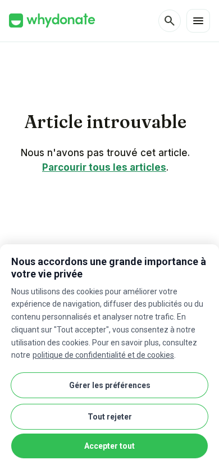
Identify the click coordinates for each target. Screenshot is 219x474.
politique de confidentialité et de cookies (103, 354)
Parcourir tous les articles (104, 167)
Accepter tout (109, 445)
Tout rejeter (110, 416)
